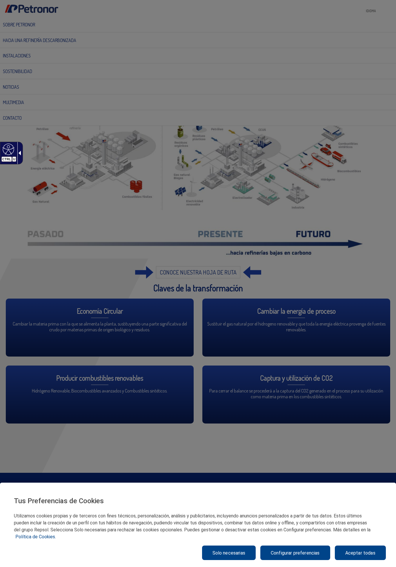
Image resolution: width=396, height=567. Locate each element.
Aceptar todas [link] (360, 553)
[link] (7, 149)
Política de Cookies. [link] (35, 536)
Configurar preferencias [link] (295, 553)
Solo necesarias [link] (228, 553)
